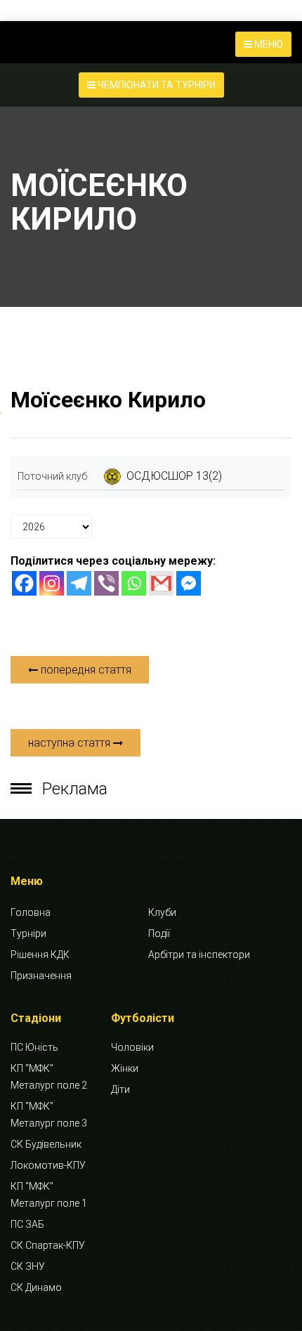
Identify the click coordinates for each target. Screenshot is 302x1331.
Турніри (28, 933)
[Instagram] (51, 583)
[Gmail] (161, 583)
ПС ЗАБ (27, 1224)
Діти (120, 1089)
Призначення (41, 975)
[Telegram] (79, 583)
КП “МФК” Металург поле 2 (49, 1077)
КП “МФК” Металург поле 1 (49, 1195)
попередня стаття (84, 669)
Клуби (162, 912)
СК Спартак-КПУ (48, 1245)
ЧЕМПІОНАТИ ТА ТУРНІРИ (156, 85)
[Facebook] (24, 583)
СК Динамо (36, 1287)
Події (159, 933)
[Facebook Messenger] (188, 583)
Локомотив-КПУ (48, 1165)
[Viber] (106, 583)
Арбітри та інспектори (199, 954)
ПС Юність (34, 1047)
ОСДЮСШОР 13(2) (174, 476)
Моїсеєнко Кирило (108, 399)
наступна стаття (70, 742)
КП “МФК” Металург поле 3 (49, 1115)
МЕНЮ (267, 44)
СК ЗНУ (28, 1266)
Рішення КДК (40, 954)
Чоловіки (132, 1047)
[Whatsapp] (134, 583)
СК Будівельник (46, 1144)
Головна (31, 912)
